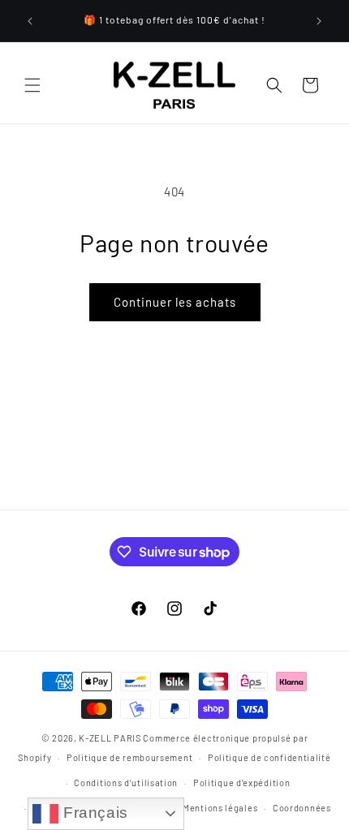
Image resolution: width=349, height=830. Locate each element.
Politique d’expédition (241, 782)
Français (92, 812)
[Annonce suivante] (319, 21)
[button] (32, 85)
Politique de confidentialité (269, 757)
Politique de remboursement (129, 757)
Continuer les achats (175, 302)
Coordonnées (302, 807)
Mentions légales (220, 807)
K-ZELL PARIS (109, 738)
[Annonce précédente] (30, 21)
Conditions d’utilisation (126, 782)
